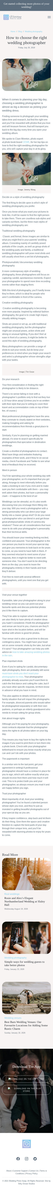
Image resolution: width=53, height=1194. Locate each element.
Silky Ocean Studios (26, 1184)
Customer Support (20, 1171)
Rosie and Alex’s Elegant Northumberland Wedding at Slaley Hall (24, 901)
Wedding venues (12, 1018)
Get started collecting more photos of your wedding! (26, 5)
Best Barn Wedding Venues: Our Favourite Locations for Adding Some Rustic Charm (26, 1025)
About (8, 1171)
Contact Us (33, 1171)
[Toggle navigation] (49, 17)
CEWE (26, 142)
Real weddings (12, 894)
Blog (20, 31)
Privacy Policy (32, 1174)
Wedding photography (33, 31)
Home (13, 31)
